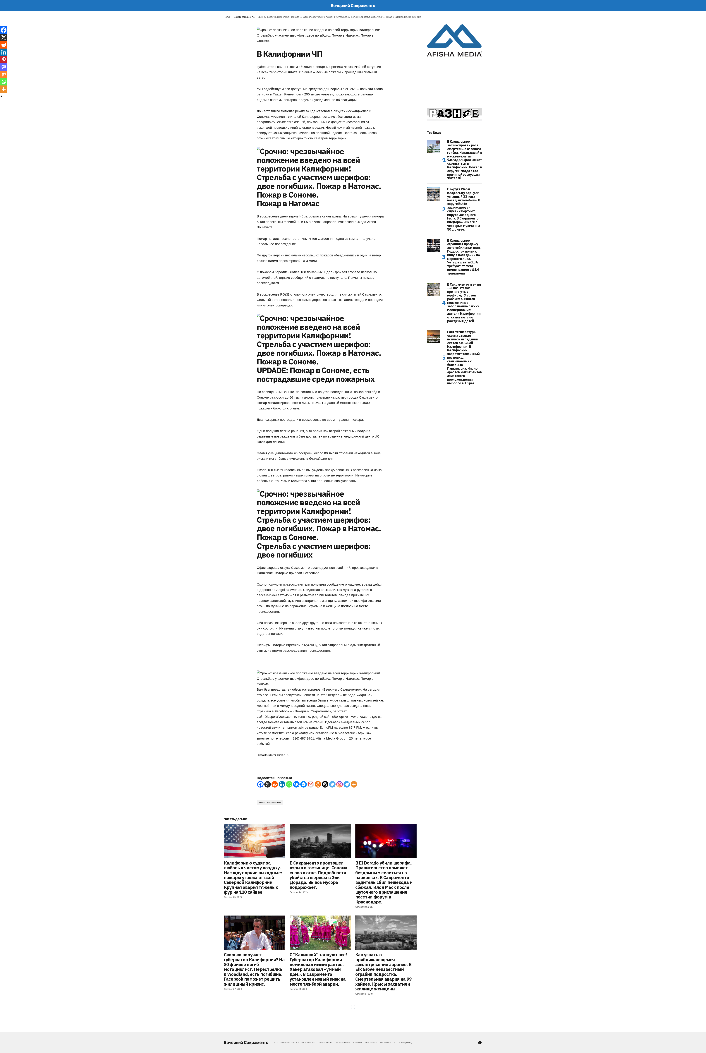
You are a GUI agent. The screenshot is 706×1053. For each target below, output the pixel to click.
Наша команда (388, 1042)
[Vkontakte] (296, 784)
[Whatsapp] (289, 784)
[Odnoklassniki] (318, 784)
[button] (225, 5)
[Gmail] (311, 784)
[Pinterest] (3, 59)
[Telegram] (346, 784)
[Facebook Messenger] (303, 784)
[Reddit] (275, 784)
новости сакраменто (244, 16)
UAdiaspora (371, 1042)
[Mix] (3, 74)
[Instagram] (339, 784)
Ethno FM (357, 1042)
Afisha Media (325, 1042)
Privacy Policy (405, 1042)
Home (227, 16)
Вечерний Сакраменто (353, 5)
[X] (267, 784)
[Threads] (325, 784)
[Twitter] (332, 784)
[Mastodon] (3, 67)
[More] (354, 784)
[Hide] (1, 96)
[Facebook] (260, 784)
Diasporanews (342, 1042)
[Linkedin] (282, 784)
